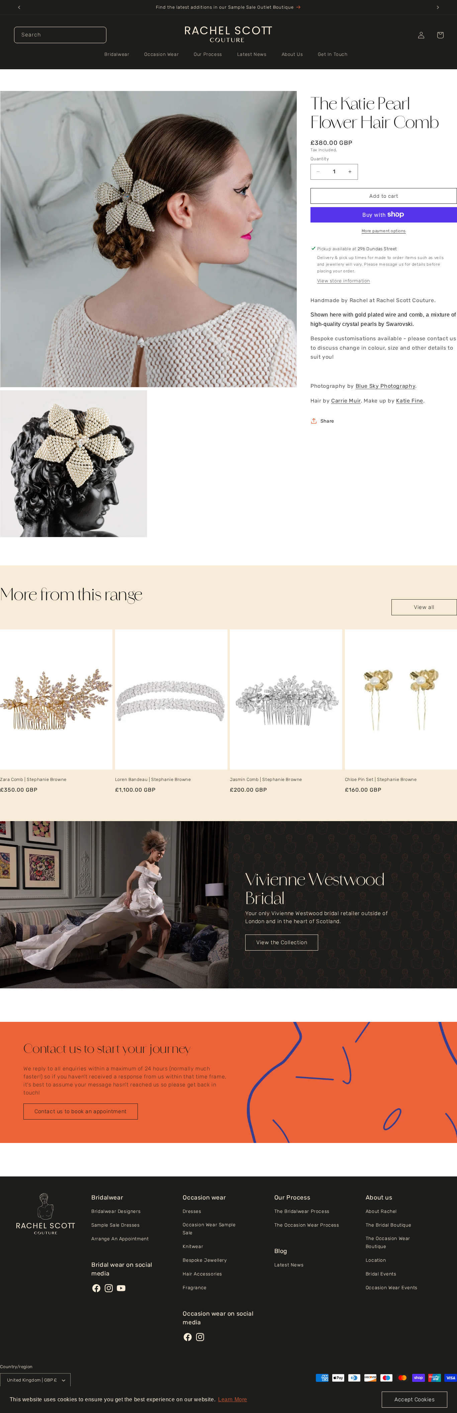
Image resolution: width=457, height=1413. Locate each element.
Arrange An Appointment (120, 1239)
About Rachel (381, 1211)
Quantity (319, 158)
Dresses (192, 1211)
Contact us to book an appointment (80, 1111)
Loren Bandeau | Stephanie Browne (153, 779)
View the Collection (281, 942)
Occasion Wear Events (392, 1288)
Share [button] (327, 421)
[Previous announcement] (19, 7)
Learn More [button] (232, 1399)
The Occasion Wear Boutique (388, 1242)
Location (376, 1260)
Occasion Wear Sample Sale (209, 1229)
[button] (119, 55)
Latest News (289, 1265)
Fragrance (194, 1288)
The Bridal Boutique (388, 1225)
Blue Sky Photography (386, 386)
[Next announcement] (438, 7)
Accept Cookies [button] (414, 1399)
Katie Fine (409, 400)
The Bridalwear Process (302, 1211)
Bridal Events (381, 1274)
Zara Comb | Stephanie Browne (33, 779)
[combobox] (60, 34)
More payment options (384, 230)
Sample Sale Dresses (115, 1225)
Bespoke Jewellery (204, 1260)
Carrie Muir (346, 400)
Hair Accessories (202, 1274)
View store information (343, 280)
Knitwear (193, 1246)
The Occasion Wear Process (306, 1225)
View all (424, 607)
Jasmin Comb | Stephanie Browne (266, 779)
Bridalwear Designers (116, 1211)
